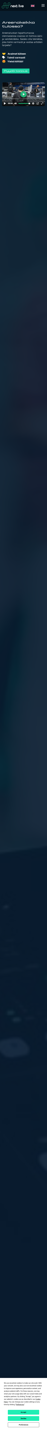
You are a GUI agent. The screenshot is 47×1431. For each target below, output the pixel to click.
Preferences (23, 1425)
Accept (23, 1412)
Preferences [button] (20, 1404)
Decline (23, 1418)
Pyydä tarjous (16, 71)
